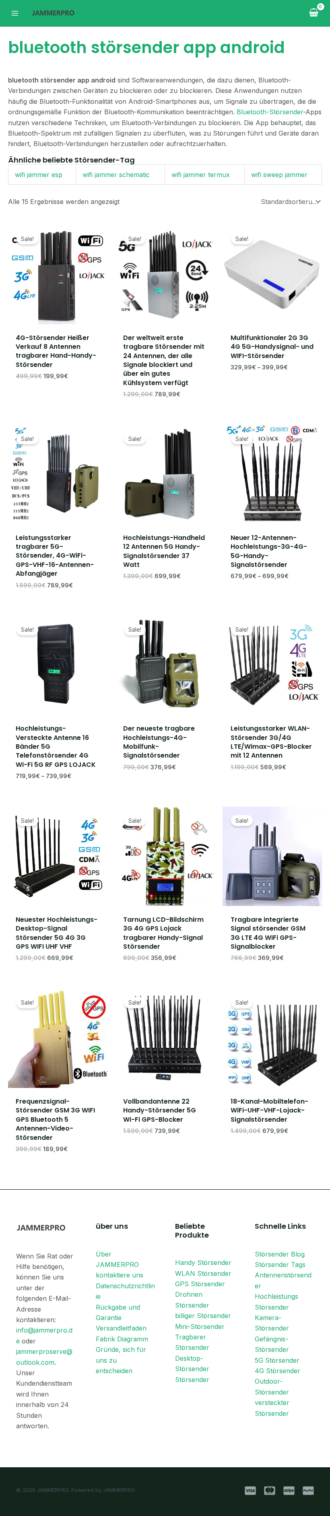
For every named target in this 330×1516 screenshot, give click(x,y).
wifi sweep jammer (279, 175)
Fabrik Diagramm (122, 1339)
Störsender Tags (280, 1265)
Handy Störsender (203, 1263)
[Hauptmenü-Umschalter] (14, 12)
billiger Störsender (203, 1316)
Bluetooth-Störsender (270, 112)
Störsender (192, 1380)
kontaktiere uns (119, 1275)
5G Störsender (277, 1360)
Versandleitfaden (121, 1328)
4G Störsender (277, 1371)
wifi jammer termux (200, 175)
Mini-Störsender (200, 1326)
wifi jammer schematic (116, 175)
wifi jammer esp (38, 175)
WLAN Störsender (203, 1273)
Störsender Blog (280, 1254)
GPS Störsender (200, 1284)
